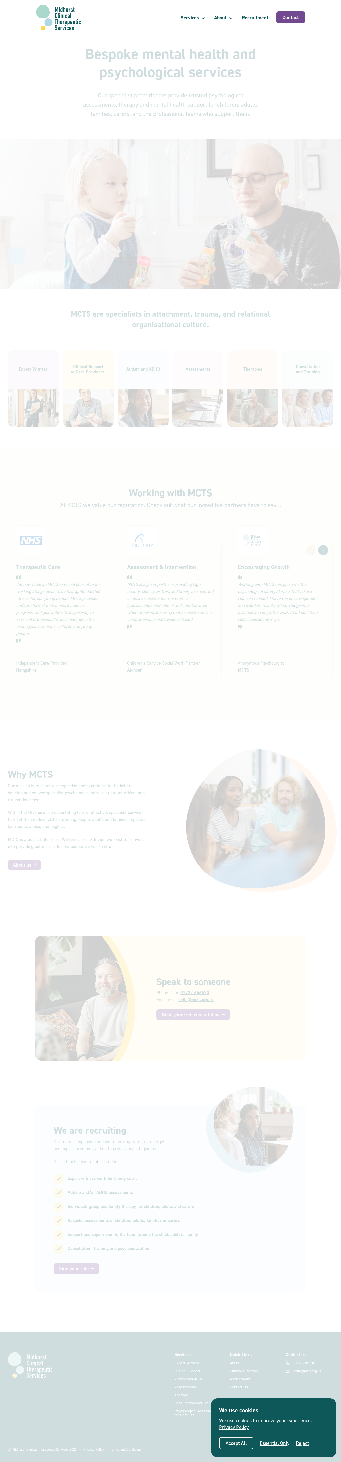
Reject (302, 1443)
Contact (290, 17)
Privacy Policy (234, 1427)
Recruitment (255, 17)
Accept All (236, 1443)
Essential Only (274, 1443)
